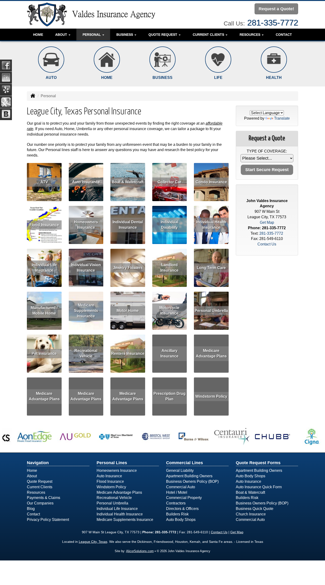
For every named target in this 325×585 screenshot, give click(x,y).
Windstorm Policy (211, 396)
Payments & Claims (43, 498)
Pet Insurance (44, 353)
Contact (284, 34)
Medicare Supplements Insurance (86, 310)
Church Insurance (251, 514)
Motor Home (128, 311)
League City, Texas (93, 542)
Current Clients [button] (209, 34)
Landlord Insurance (169, 267)
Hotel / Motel (176, 492)
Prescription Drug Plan (169, 396)
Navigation (38, 462)
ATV (44, 182)
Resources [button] (250, 34)
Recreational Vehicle (85, 353)
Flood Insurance (44, 225)
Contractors (176, 503)
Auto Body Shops (181, 520)
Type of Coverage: (267, 151)
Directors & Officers (182, 509)
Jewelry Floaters (128, 268)
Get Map (267, 222)
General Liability (180, 470)
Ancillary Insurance (169, 353)
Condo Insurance (211, 182)
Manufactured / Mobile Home (44, 310)
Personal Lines (112, 462)
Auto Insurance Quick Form (259, 487)
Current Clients (39, 487)
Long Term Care (211, 268)
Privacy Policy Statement (48, 520)
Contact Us (266, 244)
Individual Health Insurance (211, 224)
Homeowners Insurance (86, 224)
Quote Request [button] (163, 34)
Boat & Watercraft (127, 182)
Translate (282, 118)
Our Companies (40, 503)
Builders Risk (177, 514)
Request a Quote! (276, 8)
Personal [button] (92, 34)
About (32, 476)
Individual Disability (169, 224)
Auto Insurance (86, 182)
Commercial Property (184, 498)
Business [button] (125, 34)
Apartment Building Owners (189, 476)
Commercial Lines (184, 462)
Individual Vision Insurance (86, 267)
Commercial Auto (180, 487)
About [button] (61, 34)
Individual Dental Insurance (128, 224)
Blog (31, 509)
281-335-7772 (272, 22)
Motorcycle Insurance (169, 310)
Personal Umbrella (211, 311)
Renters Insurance (127, 353)
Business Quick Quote (254, 509)
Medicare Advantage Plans (211, 353)
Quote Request (39, 481)
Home (38, 34)
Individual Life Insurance (44, 267)
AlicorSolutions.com (140, 551)
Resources (36, 492)
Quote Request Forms (258, 462)
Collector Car (169, 182)
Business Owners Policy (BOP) (192, 481)
